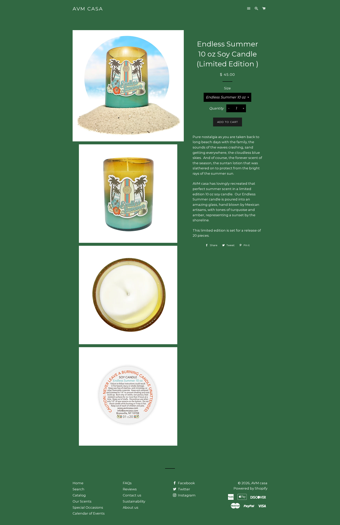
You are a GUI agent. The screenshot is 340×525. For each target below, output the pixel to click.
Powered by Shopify (250, 488)
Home (78, 483)
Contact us (132, 495)
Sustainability (134, 501)
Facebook (186, 483)
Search (78, 489)
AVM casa (88, 9)
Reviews (130, 489)
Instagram (186, 495)
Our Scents (82, 501)
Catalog (79, 495)
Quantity (216, 108)
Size (227, 88)
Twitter (183, 489)
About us (130, 507)
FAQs (127, 483)
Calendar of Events (89, 513)
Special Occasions (88, 507)
